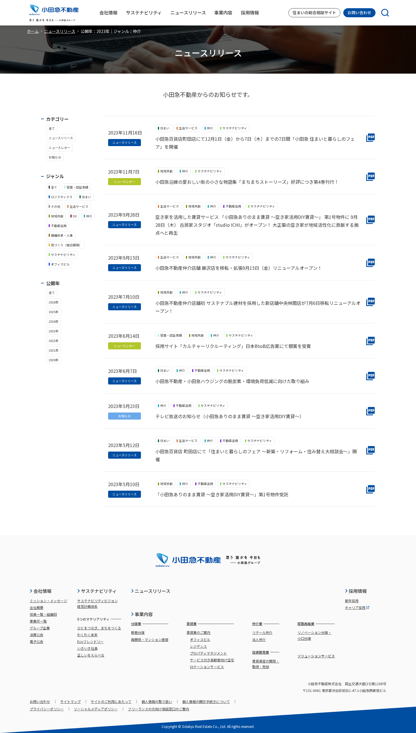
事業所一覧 (38, 621)
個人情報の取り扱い (156, 701)
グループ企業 (40, 627)
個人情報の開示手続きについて (206, 701)
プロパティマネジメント (208, 653)
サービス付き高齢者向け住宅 (212, 659)
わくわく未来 (87, 634)
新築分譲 (138, 632)
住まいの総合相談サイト (314, 12)
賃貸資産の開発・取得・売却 (265, 664)
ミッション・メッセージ (48, 600)
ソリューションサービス (316, 655)
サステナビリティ (99, 590)
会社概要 (36, 607)
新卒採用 (352, 600)
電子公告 (36, 641)
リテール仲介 (262, 632)
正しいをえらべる (90, 655)
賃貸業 (191, 623)
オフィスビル (200, 639)
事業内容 (144, 614)
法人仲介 (259, 639)
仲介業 (257, 623)
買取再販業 (305, 623)
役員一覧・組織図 (43, 614)
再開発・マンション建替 (149, 639)
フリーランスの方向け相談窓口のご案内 (158, 708)
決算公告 (36, 634)
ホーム (33, 31)
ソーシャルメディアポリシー (96, 708)
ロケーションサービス (207, 666)
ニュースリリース (59, 31)
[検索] (382, 12)
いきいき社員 (87, 648)
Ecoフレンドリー (90, 641)
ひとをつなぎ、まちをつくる (99, 627)
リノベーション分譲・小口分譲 (314, 635)
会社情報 (42, 590)
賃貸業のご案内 (198, 632)
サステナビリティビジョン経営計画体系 (97, 603)
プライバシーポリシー (47, 708)
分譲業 (136, 623)
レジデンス (198, 646)
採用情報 (358, 590)
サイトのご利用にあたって (111, 701)
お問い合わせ (359, 12)
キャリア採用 (355, 607)
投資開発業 (260, 652)
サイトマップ (70, 701)
